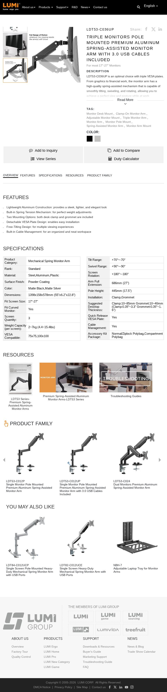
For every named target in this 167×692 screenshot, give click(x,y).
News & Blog (135, 646)
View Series (46, 159)
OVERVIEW (10, 175)
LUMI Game (51, 667)
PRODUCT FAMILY (99, 175)
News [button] (84, 7)
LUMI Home (51, 651)
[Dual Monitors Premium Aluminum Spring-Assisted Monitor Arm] (137, 453)
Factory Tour (20, 651)
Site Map (82, 687)
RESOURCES (75, 175)
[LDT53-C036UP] (66, 377)
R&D (75, 7)
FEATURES (27, 175)
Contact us (100, 7)
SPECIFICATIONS (50, 175)
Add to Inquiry (46, 150)
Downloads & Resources (98, 646)
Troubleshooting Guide (97, 661)
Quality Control (21, 656)
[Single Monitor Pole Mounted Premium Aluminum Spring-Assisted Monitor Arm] (30, 453)
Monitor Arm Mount (138, 125)
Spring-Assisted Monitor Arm (105, 125)
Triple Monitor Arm (135, 117)
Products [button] (45, 7)
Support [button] (61, 7)
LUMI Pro (50, 656)
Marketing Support (95, 656)
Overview (18, 646)
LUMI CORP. (86, 682)
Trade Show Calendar (141, 651)
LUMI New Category (57, 661)
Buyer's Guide (92, 651)
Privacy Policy (63, 687)
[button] (52, 55)
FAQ (86, 667)
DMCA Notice (42, 687)
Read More (125, 100)
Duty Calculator (126, 159)
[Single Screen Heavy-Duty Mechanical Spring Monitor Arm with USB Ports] (83, 537)
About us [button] (27, 7)
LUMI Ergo (51, 646)
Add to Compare (126, 150)
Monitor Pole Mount (118, 121)
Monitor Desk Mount (100, 113)
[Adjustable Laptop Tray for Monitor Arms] (137, 537)
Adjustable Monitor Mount (103, 117)
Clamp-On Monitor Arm (131, 113)
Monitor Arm (95, 121)
